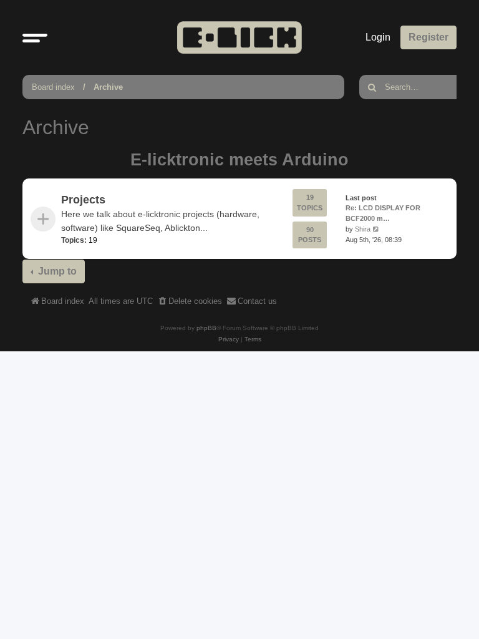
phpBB (206, 327)
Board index (53, 87)
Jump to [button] (56, 271)
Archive (108, 87)
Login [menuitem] (377, 37)
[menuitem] (189, 301)
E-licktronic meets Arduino (239, 159)
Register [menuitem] (428, 37)
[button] (34, 37)
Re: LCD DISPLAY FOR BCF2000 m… (383, 214)
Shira (362, 229)
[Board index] (239, 37)
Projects (83, 199)
